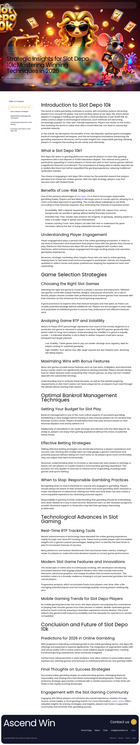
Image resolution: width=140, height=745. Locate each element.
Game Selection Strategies (19, 111)
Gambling (12, 51)
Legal (134, 738)
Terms (127, 738)
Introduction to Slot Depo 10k (20, 107)
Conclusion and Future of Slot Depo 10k (20, 130)
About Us (113, 738)
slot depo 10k (83, 196)
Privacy (120, 738)
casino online (118, 701)
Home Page (86, 730)
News (97, 730)
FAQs (105, 730)
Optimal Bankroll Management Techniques (20, 117)
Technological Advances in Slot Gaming (21, 123)
